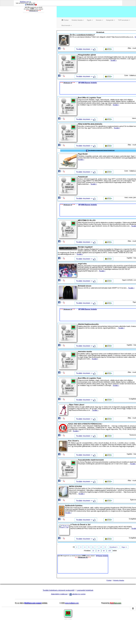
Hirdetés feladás (118, 580)
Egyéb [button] (89, 20)
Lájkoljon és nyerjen (79, 594)
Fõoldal (65, 20)
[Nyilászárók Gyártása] (61, 510)
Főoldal (108, 580)
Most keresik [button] (66, 25)
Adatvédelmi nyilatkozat (59, 594)
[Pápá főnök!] (68, 161)
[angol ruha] (68, 270)
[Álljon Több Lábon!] (63, 410)
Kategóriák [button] (110, 20)
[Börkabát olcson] (68, 292)
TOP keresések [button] (123, 20)
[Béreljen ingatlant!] (68, 248)
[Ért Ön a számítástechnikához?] (64, 40)
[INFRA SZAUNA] (63, 491)
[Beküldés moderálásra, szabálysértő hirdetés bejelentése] (63, 48)
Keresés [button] (99, 20)
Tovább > (113, 60)
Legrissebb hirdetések (85, 590)
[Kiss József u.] (63, 446)
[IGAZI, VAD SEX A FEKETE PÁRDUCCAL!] (63, 428)
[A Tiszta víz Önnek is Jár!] (64, 529)
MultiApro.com (24, 1)
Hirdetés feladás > (78, 20)
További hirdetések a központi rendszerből (58, 590)
